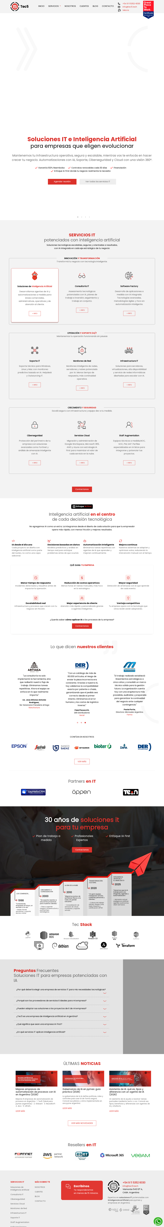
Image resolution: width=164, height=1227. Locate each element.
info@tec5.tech (130, 7)
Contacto (108, 6)
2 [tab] (81, 221)
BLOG (37, 1196)
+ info (34, 313)
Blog (95, 6)
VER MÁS (82, 761)
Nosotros (70, 6)
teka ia (125, 10)
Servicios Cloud (18, 1203)
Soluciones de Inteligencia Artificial (20, 1188)
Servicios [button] (53, 6)
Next (157, 114)
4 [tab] (89, 221)
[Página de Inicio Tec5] (22, 6)
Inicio (41, 6)
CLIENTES (39, 1191)
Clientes (84, 6)
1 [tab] (77, 221)
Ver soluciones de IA (55, 190)
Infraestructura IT (19, 1213)
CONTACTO (40, 1201)
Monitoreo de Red (19, 1208)
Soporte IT (15, 1217)
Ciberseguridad (18, 1199)
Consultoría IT (17, 1194)
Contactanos (23, 190)
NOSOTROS (40, 1187)
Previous (7, 114)
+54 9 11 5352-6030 (131, 3)
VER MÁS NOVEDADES (82, 1123)
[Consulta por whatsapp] (158, 1221)
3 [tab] (85, 221)
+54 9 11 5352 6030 (134, 1182)
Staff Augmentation (20, 1222)
